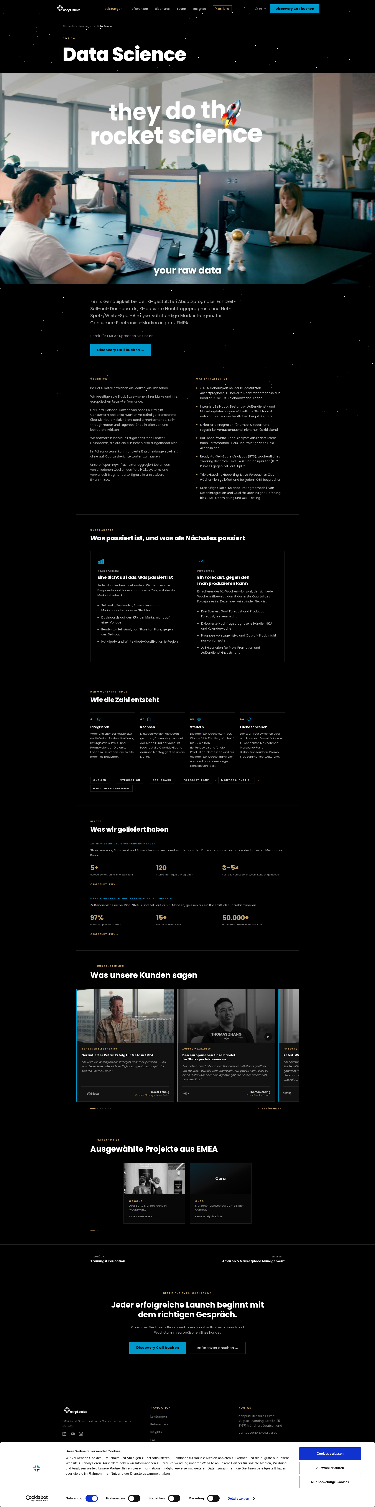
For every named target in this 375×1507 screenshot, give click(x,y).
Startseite (68, 26)
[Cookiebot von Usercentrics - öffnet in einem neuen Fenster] (37, 1498)
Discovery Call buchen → (120, 349)
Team (181, 9)
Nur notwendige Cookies (330, 1482)
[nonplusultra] (99, 1410)
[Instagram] (81, 1434)
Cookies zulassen (330, 1453)
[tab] (92, 1108)
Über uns (162, 9)
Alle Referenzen (271, 1108)
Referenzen (139, 9)
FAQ (153, 1440)
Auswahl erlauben (330, 1468)
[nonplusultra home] (69, 8)
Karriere (222, 9)
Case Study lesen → (104, 884)
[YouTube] (73, 1434)
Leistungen (114, 9)
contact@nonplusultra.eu (257, 1432)
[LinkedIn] (64, 1434)
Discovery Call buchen (295, 9)
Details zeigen (238, 1498)
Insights (199, 9)
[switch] (134, 1498)
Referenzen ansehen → (217, 1347)
